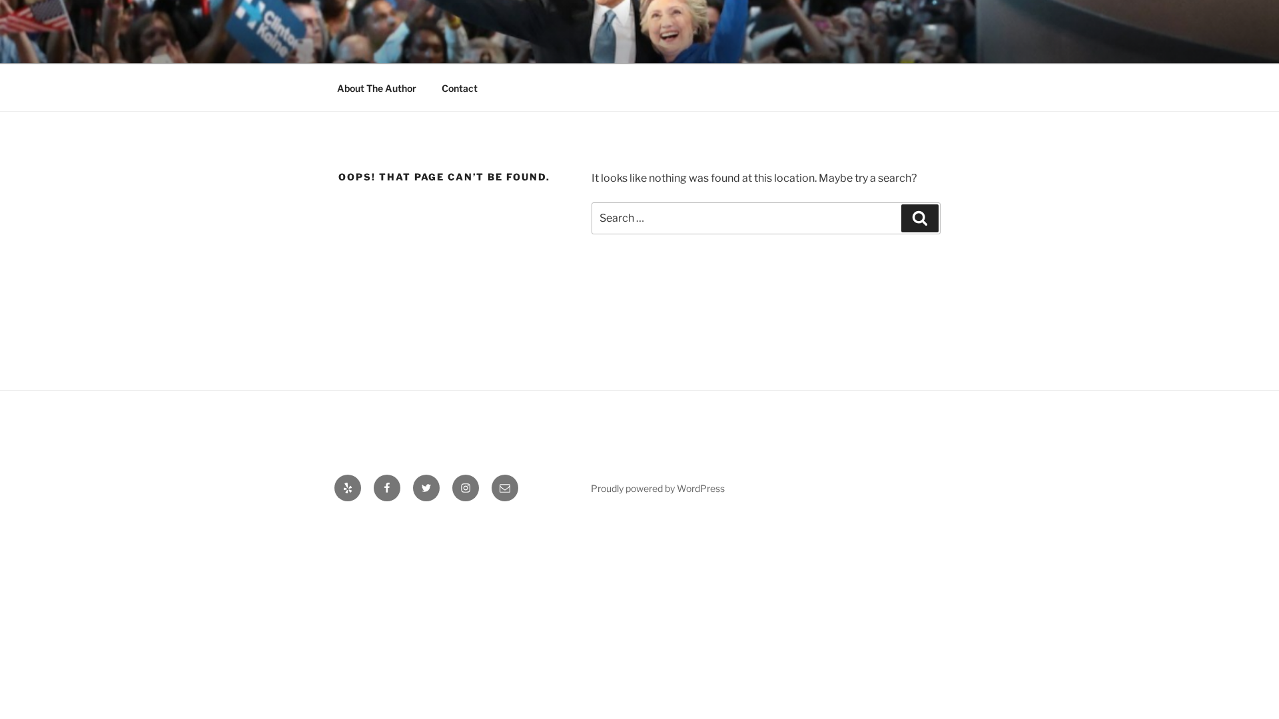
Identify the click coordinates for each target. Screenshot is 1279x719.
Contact (460, 88)
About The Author (376, 88)
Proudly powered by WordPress (658, 488)
